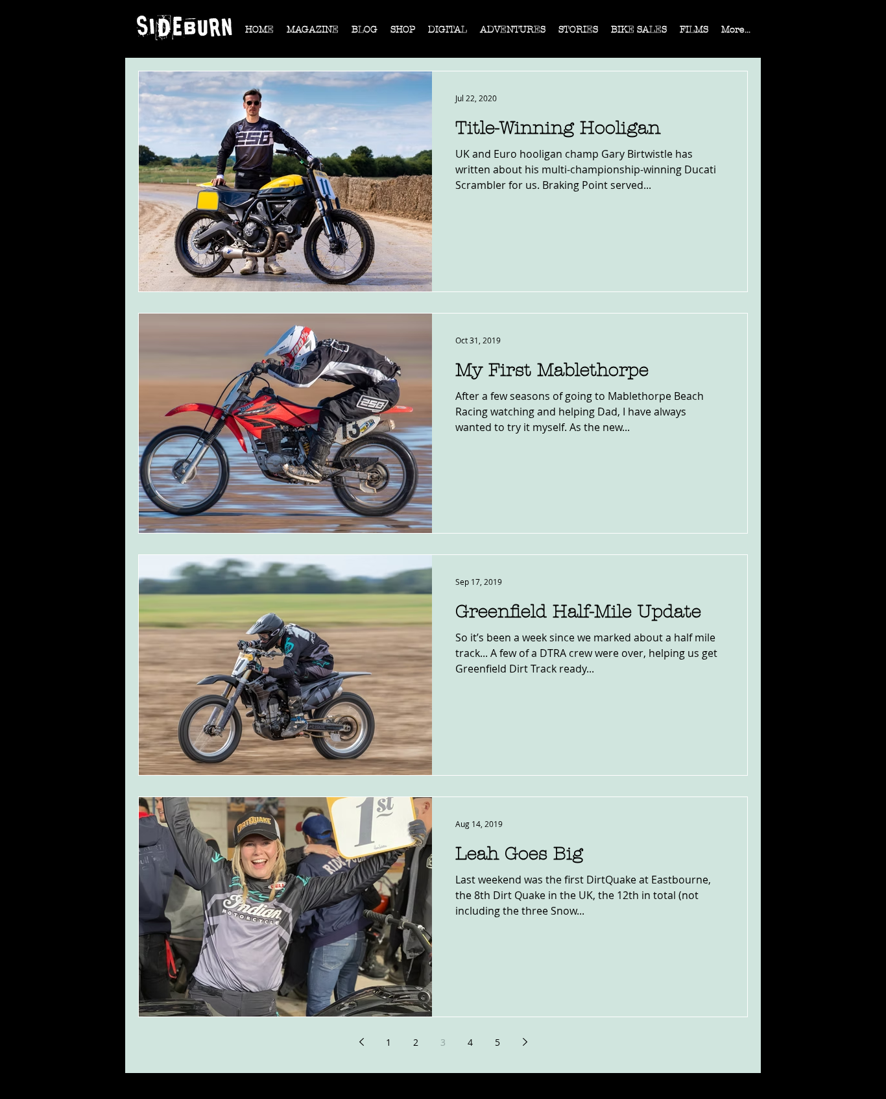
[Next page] (524, 1042)
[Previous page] (361, 1042)
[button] (312, 33)
